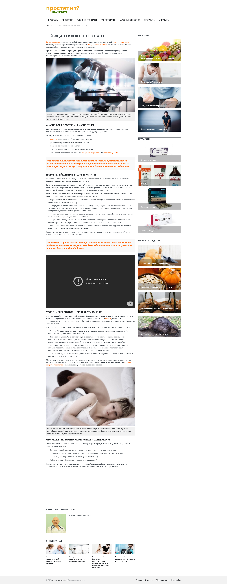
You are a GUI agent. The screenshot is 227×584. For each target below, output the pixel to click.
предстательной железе (97, 44)
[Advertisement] (90, 485)
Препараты (149, 20)
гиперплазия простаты (91, 153)
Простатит (67, 20)
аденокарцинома (111, 153)
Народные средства (129, 20)
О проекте (149, 580)
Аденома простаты (87, 20)
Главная (49, 25)
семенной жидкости (121, 42)
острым (108, 319)
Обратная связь (162, 580)
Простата (53, 20)
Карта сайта (176, 580)
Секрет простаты (53, 42)
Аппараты (164, 20)
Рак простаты (108, 20)
